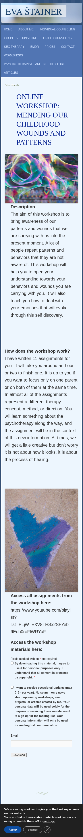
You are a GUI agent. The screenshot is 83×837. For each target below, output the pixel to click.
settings (49, 821)
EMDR (34, 46)
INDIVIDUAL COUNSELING (57, 29)
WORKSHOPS (13, 55)
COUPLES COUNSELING (20, 38)
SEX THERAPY (14, 46)
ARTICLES (11, 72)
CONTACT (68, 46)
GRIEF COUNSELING (57, 38)
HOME (8, 29)
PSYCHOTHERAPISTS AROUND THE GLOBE (34, 64)
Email (15, 735)
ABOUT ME (26, 29)
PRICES (49, 46)
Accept (13, 829)
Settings (33, 829)
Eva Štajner (34, 11)
